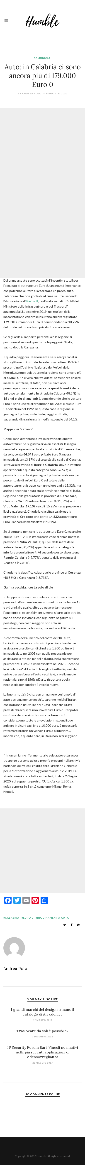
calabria (12, 917)
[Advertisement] (42, 150)
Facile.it (32, 301)
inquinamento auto (53, 917)
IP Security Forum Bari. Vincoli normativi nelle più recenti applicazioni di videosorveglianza (42, 1052)
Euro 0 (28, 917)
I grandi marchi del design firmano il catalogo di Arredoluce (42, 1011)
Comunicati (42, 58)
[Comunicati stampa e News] (43, 20)
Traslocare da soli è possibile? (42, 1031)
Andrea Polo (31, 93)
